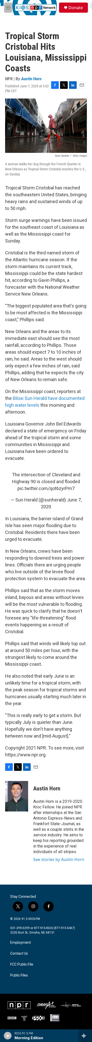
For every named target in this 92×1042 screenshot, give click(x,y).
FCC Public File (21, 964)
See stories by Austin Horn (58, 859)
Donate (75, 7)
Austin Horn (31, 78)
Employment (20, 943)
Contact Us (19, 953)
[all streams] (85, 1035)
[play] (8, 1035)
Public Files (19, 975)
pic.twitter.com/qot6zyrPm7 (46, 488)
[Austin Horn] (16, 796)
